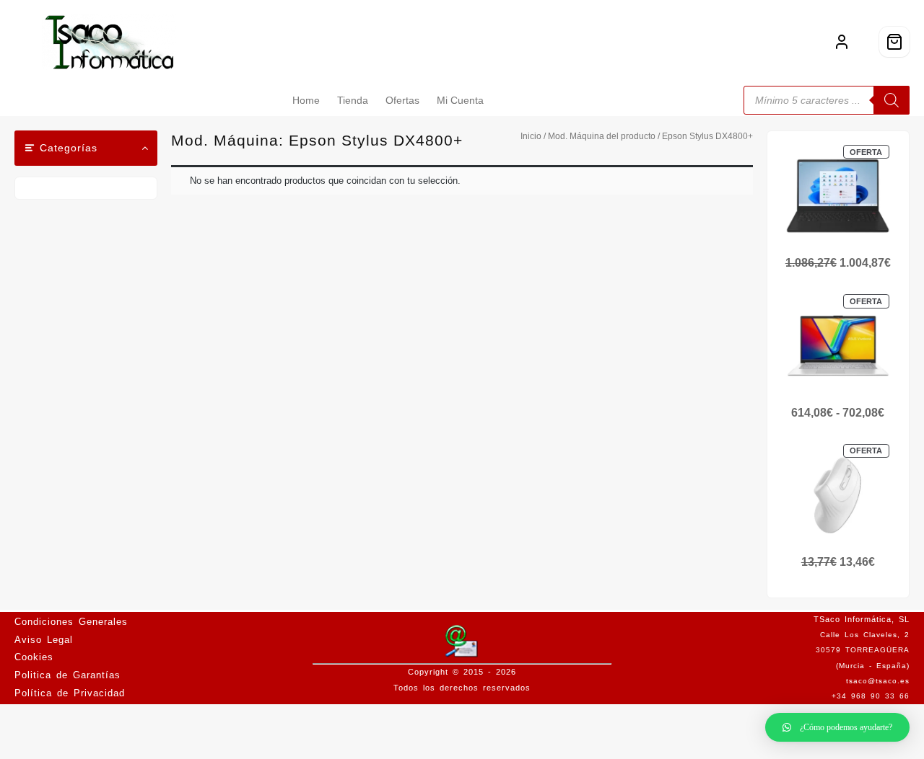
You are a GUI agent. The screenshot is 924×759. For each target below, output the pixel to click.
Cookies (33, 657)
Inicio (530, 136)
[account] (842, 42)
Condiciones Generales (71, 621)
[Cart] (894, 41)
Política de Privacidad (69, 693)
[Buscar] (891, 100)
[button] (837, 727)
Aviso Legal (43, 639)
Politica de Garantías (67, 675)
